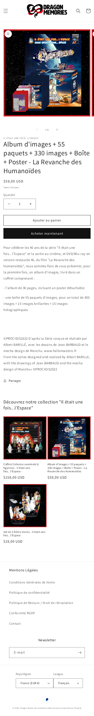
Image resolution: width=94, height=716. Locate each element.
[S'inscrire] (80, 652)
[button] (6, 11)
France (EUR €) (30, 683)
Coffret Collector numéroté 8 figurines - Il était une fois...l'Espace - (21, 467)
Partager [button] (15, 381)
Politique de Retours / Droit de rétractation (41, 603)
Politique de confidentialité (29, 592)
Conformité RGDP (22, 613)
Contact (15, 623)
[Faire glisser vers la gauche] (37, 130)
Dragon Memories (28, 708)
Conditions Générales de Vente (32, 582)
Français (63, 683)
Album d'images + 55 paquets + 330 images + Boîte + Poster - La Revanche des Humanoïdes (67, 467)
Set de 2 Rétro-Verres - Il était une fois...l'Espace (24, 533)
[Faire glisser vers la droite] (57, 130)
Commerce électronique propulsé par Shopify (59, 708)
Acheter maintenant (47, 233)
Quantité (9, 195)
